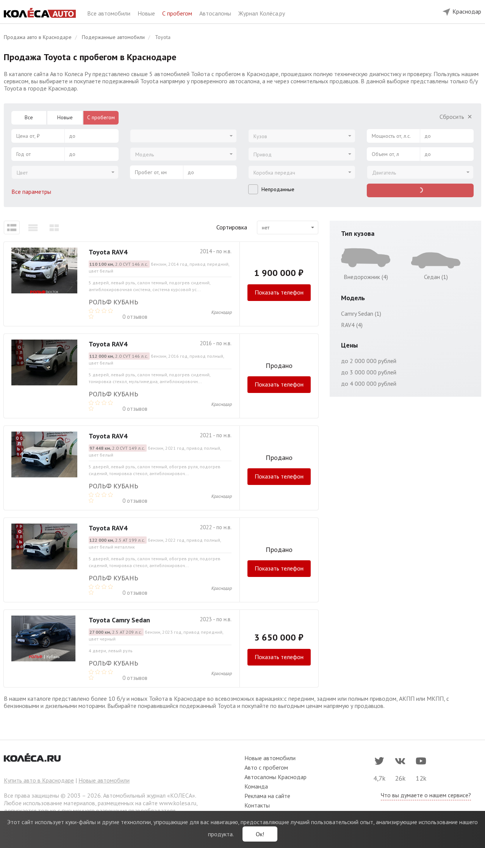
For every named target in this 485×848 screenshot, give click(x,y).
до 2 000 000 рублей (368, 361)
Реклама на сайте (267, 796)
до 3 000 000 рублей (368, 372)
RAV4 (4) (352, 325)
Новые (147, 13)
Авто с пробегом (266, 767)
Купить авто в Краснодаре (39, 780)
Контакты (257, 805)
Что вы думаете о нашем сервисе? (426, 795)
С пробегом (178, 13)
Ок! (260, 834)
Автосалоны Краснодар (275, 777)
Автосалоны (216, 13)
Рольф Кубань (113, 302)
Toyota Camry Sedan (119, 620)
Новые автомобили (104, 780)
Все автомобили (109, 13)
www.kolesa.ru (177, 803)
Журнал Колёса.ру (261, 13)
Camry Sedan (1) (361, 313)
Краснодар (221, 312)
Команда (256, 786)
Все (29, 117)
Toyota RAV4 (108, 252)
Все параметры (32, 191)
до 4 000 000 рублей (368, 383)
